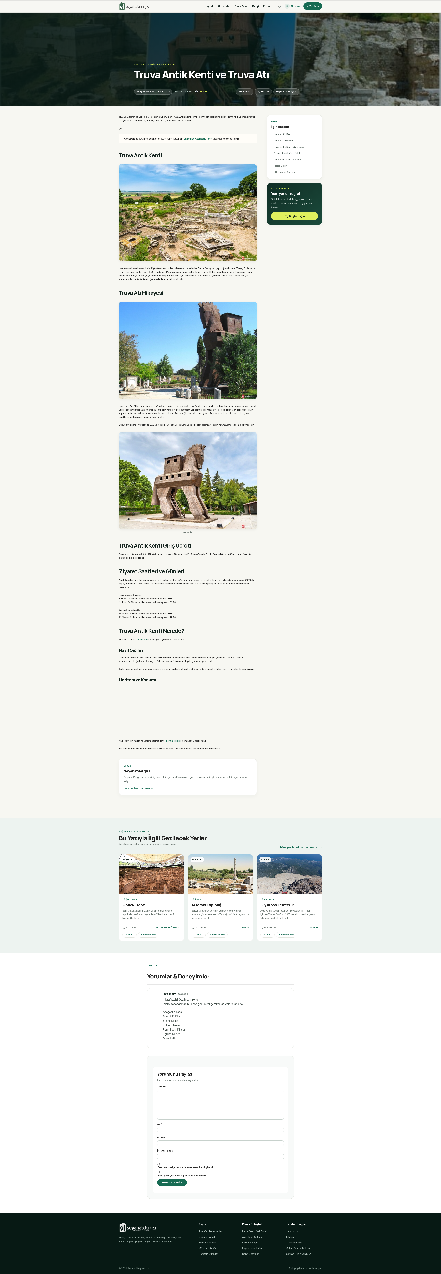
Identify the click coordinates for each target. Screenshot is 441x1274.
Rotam (267, 6)
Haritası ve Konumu (285, 172)
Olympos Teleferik (277, 905)
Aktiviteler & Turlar (252, 1236)
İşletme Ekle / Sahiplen (298, 1253)
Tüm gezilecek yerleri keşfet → (301, 847)
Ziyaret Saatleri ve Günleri (288, 153)
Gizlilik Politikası (294, 1242)
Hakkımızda (292, 1231)
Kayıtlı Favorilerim (252, 1248)
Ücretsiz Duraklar (208, 1253)
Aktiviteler (223, 6)
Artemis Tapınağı (207, 905)
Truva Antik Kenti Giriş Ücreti (289, 147)
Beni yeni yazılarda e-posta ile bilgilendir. (182, 1175)
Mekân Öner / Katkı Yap (299, 1248)
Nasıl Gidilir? (281, 166)
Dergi (255, 6)
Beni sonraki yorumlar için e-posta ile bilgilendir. (186, 1167)
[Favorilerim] (279, 6)
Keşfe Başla (297, 216)
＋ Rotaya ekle (148, 934)
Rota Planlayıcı (250, 1242)
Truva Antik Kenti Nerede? (288, 159)
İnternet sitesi (165, 1150)
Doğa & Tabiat (207, 1236)
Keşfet (209, 6)
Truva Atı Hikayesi (283, 140)
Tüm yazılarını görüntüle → (140, 788)
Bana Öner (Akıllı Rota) (254, 1231)
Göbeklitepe (133, 905)
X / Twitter (263, 91)
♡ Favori (129, 934)
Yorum (161, 1086)
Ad (159, 1124)
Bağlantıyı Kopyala (286, 91)
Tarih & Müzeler (207, 1242)
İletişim (290, 1236)
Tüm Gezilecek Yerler (210, 1231)
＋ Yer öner (312, 6)
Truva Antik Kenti (283, 134)
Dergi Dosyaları (250, 1253)
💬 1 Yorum (201, 91)
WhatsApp (244, 91)
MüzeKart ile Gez (208, 1248)
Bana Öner (241, 6)
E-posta (162, 1137)
